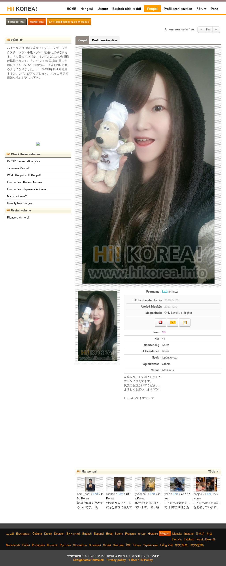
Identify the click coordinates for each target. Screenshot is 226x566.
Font (208, 29)
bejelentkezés (16, 21)
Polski (26, 545)
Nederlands (13, 545)
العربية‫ (10, 533)
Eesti (109, 533)
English (87, 533)
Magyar (165, 533)
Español (99, 533)
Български (23, 533)
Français (130, 533)
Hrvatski (153, 533)
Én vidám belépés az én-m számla (69, 21)
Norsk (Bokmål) (206, 539)
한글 (209, 533)
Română (52, 545)
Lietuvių (177, 539)
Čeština (37, 533)
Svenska (118, 545)
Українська (150, 545)
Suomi (119, 533)
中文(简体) (181, 545)
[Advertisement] (173, 432)
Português (38, 545)
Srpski (107, 545)
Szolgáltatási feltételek (88, 560)
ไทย (128, 545)
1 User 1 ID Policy (140, 560)
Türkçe (137, 545)
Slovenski (95, 545)
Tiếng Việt (166, 545)
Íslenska (177, 533)
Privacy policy (116, 560)
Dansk (48, 533)
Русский (65, 545)
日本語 (200, 533)
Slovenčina (80, 545)
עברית (142, 533)
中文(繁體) (197, 545)
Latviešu (189, 539)
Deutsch (59, 533)
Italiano (189, 533)
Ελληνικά (73, 533)
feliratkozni (37, 21)
